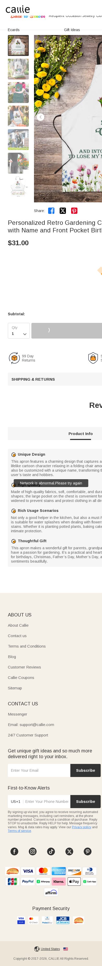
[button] (40, 117)
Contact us (17, 635)
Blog (12, 656)
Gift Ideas (72, 30)
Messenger (17, 714)
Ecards (14, 30)
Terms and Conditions (27, 646)
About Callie (18, 625)
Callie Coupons (21, 677)
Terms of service (19, 831)
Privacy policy (81, 827)
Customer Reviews (24, 667)
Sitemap (15, 688)
